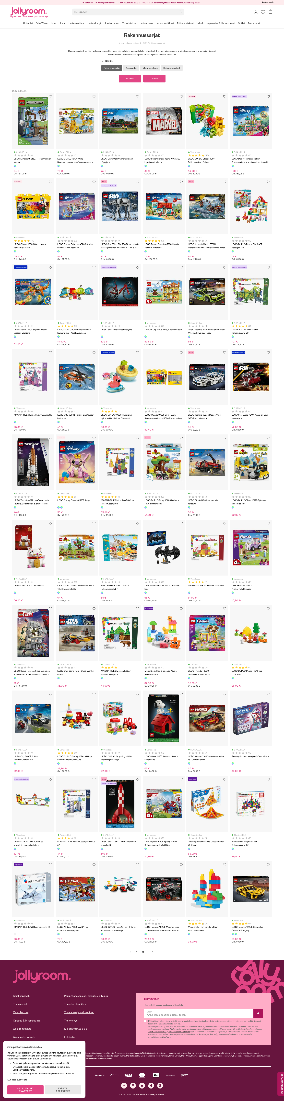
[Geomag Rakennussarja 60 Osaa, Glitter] (233, 763)
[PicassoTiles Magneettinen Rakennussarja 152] (233, 849)
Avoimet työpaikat (24, 1037)
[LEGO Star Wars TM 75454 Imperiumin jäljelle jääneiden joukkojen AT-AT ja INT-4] (102, 251)
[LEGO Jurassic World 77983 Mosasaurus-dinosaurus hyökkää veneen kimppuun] (189, 251)
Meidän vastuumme (75, 1029)
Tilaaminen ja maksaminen (79, 1012)
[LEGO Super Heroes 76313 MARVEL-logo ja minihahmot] (145, 166)
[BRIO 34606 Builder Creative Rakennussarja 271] (102, 592)
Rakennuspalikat (171, 68)
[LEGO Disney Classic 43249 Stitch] (61, 507)
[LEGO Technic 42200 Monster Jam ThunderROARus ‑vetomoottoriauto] (145, 934)
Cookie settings (22, 1029)
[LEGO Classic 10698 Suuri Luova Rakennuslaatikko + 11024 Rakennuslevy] (145, 422)
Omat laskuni (20, 1012)
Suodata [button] (130, 78)
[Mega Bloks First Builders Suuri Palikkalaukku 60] (189, 934)
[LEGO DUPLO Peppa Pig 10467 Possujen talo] (233, 251)
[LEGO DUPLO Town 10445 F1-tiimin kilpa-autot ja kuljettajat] (102, 934)
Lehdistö (69, 1037)
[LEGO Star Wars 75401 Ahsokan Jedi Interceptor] (233, 422)
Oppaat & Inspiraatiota (26, 1020)
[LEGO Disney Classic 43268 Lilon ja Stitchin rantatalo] (145, 251)
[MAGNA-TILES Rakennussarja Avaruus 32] (58, 849)
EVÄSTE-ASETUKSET (63, 1089)
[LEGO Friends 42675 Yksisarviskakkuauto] (233, 592)
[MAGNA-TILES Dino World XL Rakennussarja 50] (233, 336)
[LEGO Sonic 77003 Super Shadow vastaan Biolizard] (15, 336)
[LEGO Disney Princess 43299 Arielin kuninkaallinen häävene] (58, 251)
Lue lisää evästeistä (17, 1079)
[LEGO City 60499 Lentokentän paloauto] (189, 507)
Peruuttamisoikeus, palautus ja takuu (86, 996)
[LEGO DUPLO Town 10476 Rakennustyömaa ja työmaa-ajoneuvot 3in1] (58, 166)
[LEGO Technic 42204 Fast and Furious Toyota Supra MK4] (236, 934)
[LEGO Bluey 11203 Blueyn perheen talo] (145, 336)
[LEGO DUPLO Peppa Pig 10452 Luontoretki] (233, 678)
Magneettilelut (150, 68)
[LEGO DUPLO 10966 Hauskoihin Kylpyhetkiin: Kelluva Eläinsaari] (102, 422)
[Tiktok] (151, 1086)
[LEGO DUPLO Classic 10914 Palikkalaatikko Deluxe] (189, 166)
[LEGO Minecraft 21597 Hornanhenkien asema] (15, 166)
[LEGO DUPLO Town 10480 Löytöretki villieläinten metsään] (58, 592)
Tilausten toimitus (75, 1004)
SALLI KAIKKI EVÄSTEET (25, 1089)
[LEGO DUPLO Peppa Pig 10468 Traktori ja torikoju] (102, 763)
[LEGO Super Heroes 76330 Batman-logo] (145, 592)
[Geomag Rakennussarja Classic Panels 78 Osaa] (189, 849)
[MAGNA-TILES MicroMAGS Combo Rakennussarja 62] (102, 507)
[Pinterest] (160, 1086)
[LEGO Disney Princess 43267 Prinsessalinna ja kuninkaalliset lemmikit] (233, 166)
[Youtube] (142, 1086)
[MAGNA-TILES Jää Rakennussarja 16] (15, 934)
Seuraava (152, 951)
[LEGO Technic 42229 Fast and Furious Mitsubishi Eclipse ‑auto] (189, 336)
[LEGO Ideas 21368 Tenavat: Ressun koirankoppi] (145, 763)
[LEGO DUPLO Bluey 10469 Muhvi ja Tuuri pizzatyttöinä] (145, 507)
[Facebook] (124, 1086)
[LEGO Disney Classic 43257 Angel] (58, 507)
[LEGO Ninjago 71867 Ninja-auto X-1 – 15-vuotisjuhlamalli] (189, 763)
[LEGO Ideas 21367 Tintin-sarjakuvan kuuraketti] (102, 849)
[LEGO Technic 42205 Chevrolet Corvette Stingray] (233, 934)
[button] (263, 12)
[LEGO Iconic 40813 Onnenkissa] (15, 592)
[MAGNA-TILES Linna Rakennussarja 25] (15, 422)
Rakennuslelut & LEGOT (137, 43)
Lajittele (154, 78)
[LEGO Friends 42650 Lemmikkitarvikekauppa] (189, 678)
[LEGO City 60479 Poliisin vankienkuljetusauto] (15, 763)
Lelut (121, 43)
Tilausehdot (20, 1004)
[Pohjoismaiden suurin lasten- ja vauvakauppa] (29, 10)
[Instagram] (133, 1086)
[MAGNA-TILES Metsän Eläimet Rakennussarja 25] (102, 678)
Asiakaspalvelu (267, 2)
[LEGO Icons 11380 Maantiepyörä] (102, 336)
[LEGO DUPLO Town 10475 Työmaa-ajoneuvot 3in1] (233, 507)
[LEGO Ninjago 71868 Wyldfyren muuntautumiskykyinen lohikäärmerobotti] (58, 934)
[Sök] (180, 11)
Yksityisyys (71, 1020)
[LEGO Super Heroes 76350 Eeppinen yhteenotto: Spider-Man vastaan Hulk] (15, 678)
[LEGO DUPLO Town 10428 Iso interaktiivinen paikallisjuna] (15, 849)
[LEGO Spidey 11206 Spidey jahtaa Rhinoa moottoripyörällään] (145, 849)
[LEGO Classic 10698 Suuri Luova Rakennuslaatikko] (15, 251)
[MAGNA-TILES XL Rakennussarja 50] (189, 592)
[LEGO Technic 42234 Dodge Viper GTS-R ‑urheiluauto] (189, 422)
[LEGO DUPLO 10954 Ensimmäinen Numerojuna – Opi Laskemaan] (58, 336)
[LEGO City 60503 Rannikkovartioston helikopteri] (58, 422)
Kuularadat (131, 68)
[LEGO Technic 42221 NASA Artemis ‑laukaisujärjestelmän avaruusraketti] (15, 507)
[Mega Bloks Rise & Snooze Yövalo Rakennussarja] (145, 678)
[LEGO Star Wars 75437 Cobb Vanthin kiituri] (58, 678)
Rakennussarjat (158, 43)
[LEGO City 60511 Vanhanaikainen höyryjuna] (102, 166)
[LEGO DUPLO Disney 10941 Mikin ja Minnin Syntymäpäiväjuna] (58, 763)
